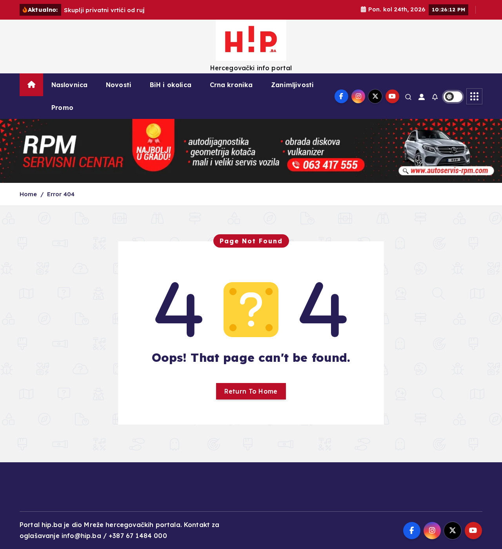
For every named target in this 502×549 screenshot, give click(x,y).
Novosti (118, 85)
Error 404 (61, 194)
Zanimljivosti (292, 85)
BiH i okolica (170, 85)
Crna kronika (231, 85)
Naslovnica (69, 85)
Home (28, 194)
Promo (62, 107)
